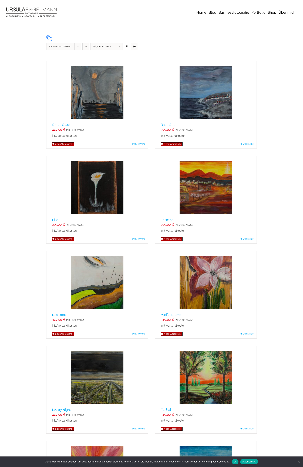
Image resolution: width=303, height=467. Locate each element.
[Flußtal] (206, 375)
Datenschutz (249, 461)
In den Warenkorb (63, 144)
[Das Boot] (97, 280)
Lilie (55, 220)
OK (235, 461)
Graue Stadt (61, 125)
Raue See (168, 125)
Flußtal (166, 410)
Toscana (167, 220)
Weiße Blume (171, 315)
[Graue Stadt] (97, 90)
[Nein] (298, 461)
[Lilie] (97, 185)
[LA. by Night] (97, 375)
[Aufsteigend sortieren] (85, 46)
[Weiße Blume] (206, 280)
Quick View (139, 144)
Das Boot (59, 315)
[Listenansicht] (134, 46)
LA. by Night (61, 410)
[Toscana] (206, 185)
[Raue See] (206, 90)
